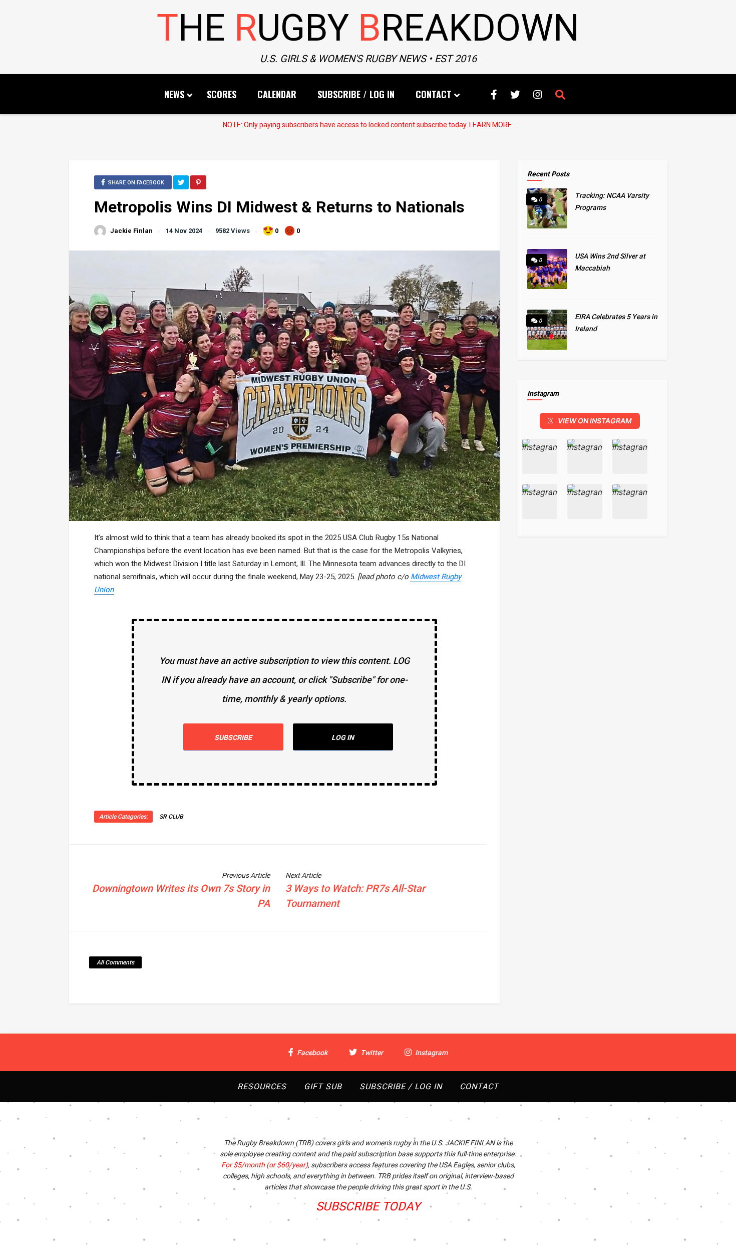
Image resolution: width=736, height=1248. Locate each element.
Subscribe (233, 737)
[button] (540, 456)
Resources (261, 1086)
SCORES (221, 94)
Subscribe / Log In (356, 94)
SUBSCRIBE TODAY (368, 1206)
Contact (434, 94)
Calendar (276, 94)
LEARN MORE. (491, 125)
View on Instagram (595, 420)
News (174, 94)
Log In (342, 737)
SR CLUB (171, 816)
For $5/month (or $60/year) (264, 1165)
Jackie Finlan (131, 230)
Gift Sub (323, 1086)
